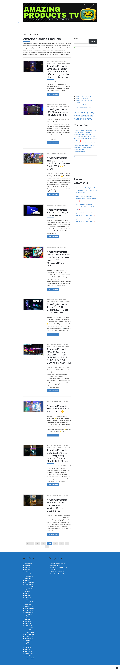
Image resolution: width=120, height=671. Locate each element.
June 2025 (27, 593)
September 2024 (29, 612)
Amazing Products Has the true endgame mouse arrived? (59, 212)
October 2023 (29, 636)
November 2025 (29, 582)
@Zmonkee (79, 219)
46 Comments (65, 403)
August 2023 (28, 640)
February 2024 (29, 627)
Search (76, 38)
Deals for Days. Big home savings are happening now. (84, 115)
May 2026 (28, 569)
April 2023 (28, 649)
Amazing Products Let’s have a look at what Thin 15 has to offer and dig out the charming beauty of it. (59, 71)
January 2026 (28, 578)
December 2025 (29, 580)
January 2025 (28, 604)
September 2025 (29, 587)
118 (37, 543)
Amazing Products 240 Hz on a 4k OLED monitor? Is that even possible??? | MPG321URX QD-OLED (58, 258)
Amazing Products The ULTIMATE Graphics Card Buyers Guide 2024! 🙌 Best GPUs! (58, 163)
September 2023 (29, 638)
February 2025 (29, 602)
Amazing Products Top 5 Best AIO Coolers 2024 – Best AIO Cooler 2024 (57, 308)
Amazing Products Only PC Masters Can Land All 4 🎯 (86, 198)
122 (62, 543)
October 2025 (29, 584)
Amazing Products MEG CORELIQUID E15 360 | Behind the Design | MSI (86, 190)
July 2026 (27, 565)
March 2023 (28, 651)
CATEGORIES (34, 34)
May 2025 (28, 595)
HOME (25, 34)
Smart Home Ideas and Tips (83, 107)
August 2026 (28, 563)
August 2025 (28, 589)
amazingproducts (61, 61)
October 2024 (29, 610)
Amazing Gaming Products (54, 63)
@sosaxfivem (79, 188)
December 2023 (29, 632)
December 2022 (29, 658)
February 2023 (29, 653)
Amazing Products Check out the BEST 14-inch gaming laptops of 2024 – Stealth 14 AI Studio (58, 455)
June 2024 (27, 619)
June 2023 (27, 645)
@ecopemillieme (80, 196)
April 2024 (28, 623)
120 (50, 543)
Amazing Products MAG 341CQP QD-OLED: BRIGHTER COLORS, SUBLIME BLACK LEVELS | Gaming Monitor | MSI (59, 356)
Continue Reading (53, 94)
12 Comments (65, 106)
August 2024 (28, 615)
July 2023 (27, 643)
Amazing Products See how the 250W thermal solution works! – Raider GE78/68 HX (57, 505)
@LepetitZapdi (80, 213)
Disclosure (85, 668)
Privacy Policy (77, 668)
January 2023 (28, 655)
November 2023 (29, 634)
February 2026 (29, 576)
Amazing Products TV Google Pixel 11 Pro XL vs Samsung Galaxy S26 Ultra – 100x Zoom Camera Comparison (85, 145)
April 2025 (28, 597)
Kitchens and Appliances (82, 105)
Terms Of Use (93, 668)
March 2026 (28, 574)
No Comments (66, 63)
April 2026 (28, 571)
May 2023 (28, 647)
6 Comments (65, 249)
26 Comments (65, 155)
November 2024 (29, 608)
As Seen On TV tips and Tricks (84, 100)
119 (43, 543)
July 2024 (27, 617)
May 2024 (28, 621)
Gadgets (78, 102)
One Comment (66, 447)
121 (56, 543)
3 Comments (65, 346)
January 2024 (28, 630)
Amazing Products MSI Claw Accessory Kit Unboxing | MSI (57, 112)
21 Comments (65, 206)
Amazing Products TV (82, 98)
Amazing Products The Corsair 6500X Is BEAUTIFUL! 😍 (58, 409)
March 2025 (28, 599)
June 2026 (27, 567)
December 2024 (29, 606)
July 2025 (27, 591)
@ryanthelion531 (80, 204)
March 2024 (28, 625)
